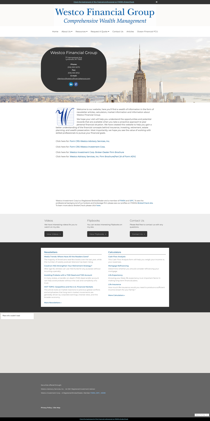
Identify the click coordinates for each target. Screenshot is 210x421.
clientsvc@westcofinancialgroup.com (73, 79)
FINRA (122, 201)
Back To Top (201, 415)
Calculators (114, 252)
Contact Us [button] (137, 234)
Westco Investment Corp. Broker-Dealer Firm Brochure (97, 152)
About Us (66, 31)
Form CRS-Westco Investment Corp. (87, 147)
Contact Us (117, 31)
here (98, 205)
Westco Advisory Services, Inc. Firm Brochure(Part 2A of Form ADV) (102, 156)
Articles (130, 31)
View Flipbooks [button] (96, 234)
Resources (81, 31)
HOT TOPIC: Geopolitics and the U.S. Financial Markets (68, 287)
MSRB (103, 393)
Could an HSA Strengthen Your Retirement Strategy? (68, 266)
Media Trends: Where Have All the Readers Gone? (66, 257)
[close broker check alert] (157, 2)
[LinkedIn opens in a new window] (71, 84)
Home (55, 31)
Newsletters (50, 252)
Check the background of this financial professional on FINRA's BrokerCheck (104, 2)
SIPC (132, 201)
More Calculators (116, 295)
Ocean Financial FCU (147, 31)
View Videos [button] (53, 234)
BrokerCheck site (145, 203)
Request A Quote (99, 31)
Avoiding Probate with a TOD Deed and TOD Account (68, 275)
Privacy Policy (46, 408)
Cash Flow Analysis (116, 257)
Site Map (56, 408)
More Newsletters (53, 303)
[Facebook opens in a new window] (76, 84)
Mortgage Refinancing (118, 266)
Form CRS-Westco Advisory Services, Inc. (89, 141)
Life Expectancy (115, 275)
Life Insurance (114, 284)
